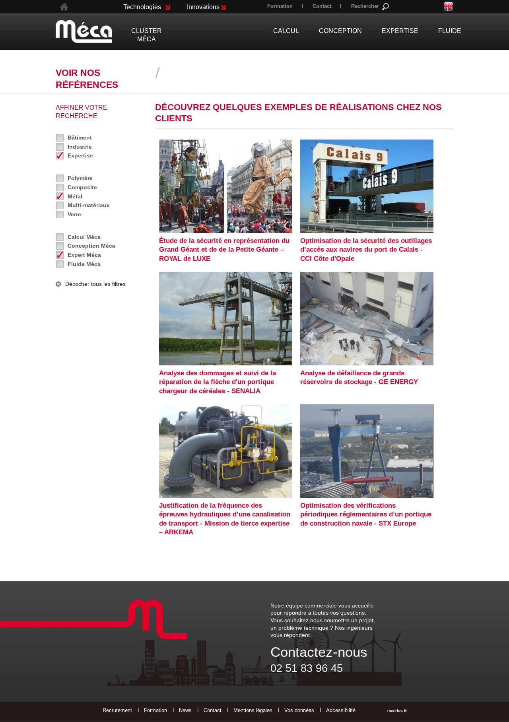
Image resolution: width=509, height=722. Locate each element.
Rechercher (365, 6)
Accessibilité (341, 710)
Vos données (299, 710)
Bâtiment (80, 137)
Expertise (80, 155)
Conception (340, 30)
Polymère (80, 178)
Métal (75, 196)
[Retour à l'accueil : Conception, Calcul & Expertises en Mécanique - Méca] (84, 31)
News (185, 710)
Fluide (449, 30)
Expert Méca (84, 255)
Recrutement (117, 710)
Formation (280, 6)
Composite (82, 187)
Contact (322, 6)
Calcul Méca (84, 237)
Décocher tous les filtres (95, 284)
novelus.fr (397, 710)
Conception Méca (91, 246)
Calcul (286, 30)
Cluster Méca (146, 35)
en (448, 6)
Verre (74, 214)
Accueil (64, 7)
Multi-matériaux (89, 205)
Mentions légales (252, 710)
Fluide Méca (84, 264)
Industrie (80, 147)
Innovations (203, 7)
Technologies (142, 7)
